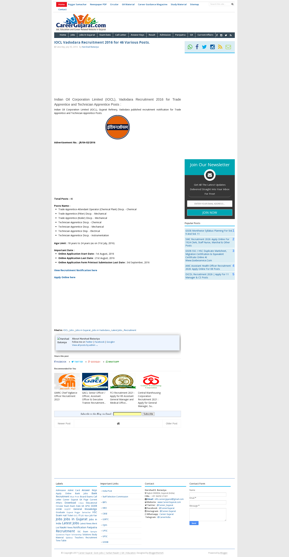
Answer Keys (89, 490)
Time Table (61, 540)
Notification (79, 527)
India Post (107, 491)
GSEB (94, 505)
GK (82, 506)
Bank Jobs (81, 493)
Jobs (72, 330)
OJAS (105, 525)
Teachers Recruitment (86, 537)
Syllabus (69, 537)
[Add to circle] (221, 35)
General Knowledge (85, 509)
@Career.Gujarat (168, 511)
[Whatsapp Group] (191, 48)
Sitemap (194, 4)
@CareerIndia (163, 517)
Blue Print (74, 496)
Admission (61, 490)
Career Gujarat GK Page (75, 499)
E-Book (81, 503)
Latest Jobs (116, 330)
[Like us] (217, 35)
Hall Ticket (68, 515)
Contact (62, 9)
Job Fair (93, 515)
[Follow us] (226, 35)
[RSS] (221, 48)
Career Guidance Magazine (152, 4)
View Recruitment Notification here (75, 270)
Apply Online (63, 493)
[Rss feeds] (231, 35)
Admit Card (74, 490)
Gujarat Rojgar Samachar (79, 512)
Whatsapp (113, 361)
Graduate (60, 512)
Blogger (223, 552)
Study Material (179, 4)
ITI (79, 515)
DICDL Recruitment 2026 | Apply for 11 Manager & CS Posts (207, 276)
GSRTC (106, 519)
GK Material (128, 4)
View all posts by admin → (85, 345)
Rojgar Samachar (77, 4)
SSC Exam (82, 531)
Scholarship (76, 534)
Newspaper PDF (98, 4)
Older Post (171, 423)
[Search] (232, 4)
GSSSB (59, 509)
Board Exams (86, 496)
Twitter (89, 341)
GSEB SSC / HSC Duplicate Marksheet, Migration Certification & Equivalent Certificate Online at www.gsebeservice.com (206, 255)
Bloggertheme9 (156, 552)
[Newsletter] (230, 48)
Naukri (63, 527)
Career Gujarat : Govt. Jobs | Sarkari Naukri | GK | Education (107, 552)
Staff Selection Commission (115, 496)
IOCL (65, 330)
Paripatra (92, 527)
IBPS (105, 502)
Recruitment (130, 330)
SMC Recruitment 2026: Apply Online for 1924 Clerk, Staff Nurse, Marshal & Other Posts (207, 242)
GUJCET (67, 509)
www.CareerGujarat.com (169, 502)
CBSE (105, 513)
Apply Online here (64, 277)
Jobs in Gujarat (83, 330)
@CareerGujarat (166, 508)
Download (70, 502)
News (70, 527)
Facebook (99, 341)
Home (61, 4)
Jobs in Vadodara (101, 330)
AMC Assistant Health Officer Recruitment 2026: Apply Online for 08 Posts (208, 267)
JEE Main (85, 515)
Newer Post (64, 423)
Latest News (85, 523)
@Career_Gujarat (165, 505)
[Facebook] (198, 48)
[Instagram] (214, 48)
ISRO (105, 508)
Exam (66, 506)
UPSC (105, 530)
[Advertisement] (174, 21)
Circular (114, 4)
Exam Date (75, 506)
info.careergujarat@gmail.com (165, 499)
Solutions (86, 534)
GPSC (87, 506)
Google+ (111, 341)
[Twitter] (206, 48)
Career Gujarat (167, 514)
